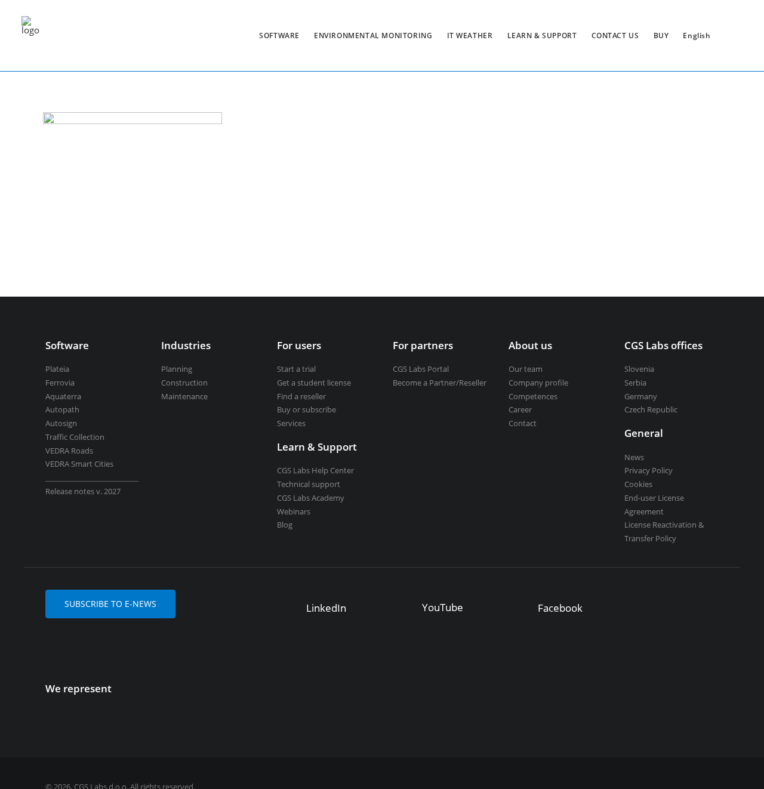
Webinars (293, 511)
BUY (661, 35)
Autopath (62, 409)
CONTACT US (615, 35)
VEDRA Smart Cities (79, 463)
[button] (288, 604)
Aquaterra (63, 396)
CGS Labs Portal (421, 368)
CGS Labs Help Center (315, 470)
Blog (284, 524)
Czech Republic (650, 409)
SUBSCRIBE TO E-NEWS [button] (110, 603)
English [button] (696, 35)
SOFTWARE (279, 35)
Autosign (61, 423)
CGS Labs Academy (310, 497)
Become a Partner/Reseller (439, 382)
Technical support (308, 484)
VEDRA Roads (69, 450)
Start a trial (296, 368)
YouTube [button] (442, 607)
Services (291, 423)
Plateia (57, 368)
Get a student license (314, 382)
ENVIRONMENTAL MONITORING (373, 35)
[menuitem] (279, 35)
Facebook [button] (560, 608)
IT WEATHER (470, 35)
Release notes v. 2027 (83, 491)
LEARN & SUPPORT (542, 35)
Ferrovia (60, 382)
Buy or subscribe (306, 409)
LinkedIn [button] (326, 608)
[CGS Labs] (30, 35)
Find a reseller (301, 396)
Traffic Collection (74, 437)
